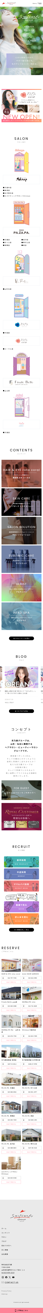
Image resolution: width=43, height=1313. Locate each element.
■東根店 (6, 190)
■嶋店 (24, 245)
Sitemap (5, 1294)
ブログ (4, 1241)
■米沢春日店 (8, 193)
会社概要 (5, 1254)
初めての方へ (7, 1246)
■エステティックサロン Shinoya (16, 196)
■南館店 (6, 245)
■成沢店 (25, 240)
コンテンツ (6, 1233)
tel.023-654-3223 (8, 1273)
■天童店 (6, 432)
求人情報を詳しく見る (21, 930)
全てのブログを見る (21, 711)
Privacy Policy (6, 1291)
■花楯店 (6, 240)
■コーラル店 (8, 349)
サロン (4, 1237)
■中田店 (6, 333)
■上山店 (6, 391)
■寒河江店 (26, 242)
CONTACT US (11, 1282)
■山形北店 (7, 289)
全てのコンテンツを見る (21, 638)
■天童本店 (7, 188)
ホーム (4, 1228)
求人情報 (5, 1250)
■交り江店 (7, 242)
